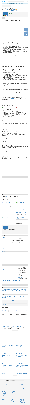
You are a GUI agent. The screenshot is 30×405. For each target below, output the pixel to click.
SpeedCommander (14, 246)
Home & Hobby (18, 290)
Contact (12, 389)
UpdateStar (13, 98)
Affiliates (3, 400)
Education (25, 289)
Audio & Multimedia (5, 289)
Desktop (18, 289)
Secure (20, 296)
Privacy (12, 390)
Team (12, 400)
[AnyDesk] (4, 237)
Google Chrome (20, 269)
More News (15, 375)
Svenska (10, 384)
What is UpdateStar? (14, 398)
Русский (7, 384)
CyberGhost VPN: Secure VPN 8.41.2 (21, 319)
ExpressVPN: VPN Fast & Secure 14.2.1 (8, 326)
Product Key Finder (4, 390)
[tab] (3, 18)
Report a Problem (8, 15)
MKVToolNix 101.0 (4, 313)
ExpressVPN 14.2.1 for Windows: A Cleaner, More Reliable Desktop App (21, 373)
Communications (13, 289)
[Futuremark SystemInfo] (6, 202)
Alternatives (11, 18)
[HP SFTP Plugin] (5, 239)
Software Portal (22, 398)
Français (12, 383)
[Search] (23, 1)
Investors (12, 401)
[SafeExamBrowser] (5, 217)
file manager (6, 296)
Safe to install (11, 13)
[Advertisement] (15, 188)
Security (25, 290)
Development (21, 289)
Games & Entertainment (5, 290)
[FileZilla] (4, 241)
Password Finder (4, 391)
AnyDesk (13, 237)
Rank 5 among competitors (14, 10)
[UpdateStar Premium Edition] (7, 266)
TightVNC (13, 248)
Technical (7, 18)
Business (9, 289)
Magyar (25, 384)
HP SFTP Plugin (14, 239)
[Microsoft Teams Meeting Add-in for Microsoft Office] (22, 209)
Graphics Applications (13, 290)
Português (4, 384)
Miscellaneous (17, 291)
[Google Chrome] (5, 269)
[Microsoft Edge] (5, 271)
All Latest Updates (15, 330)
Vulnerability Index (22, 388)
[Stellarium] (4, 209)
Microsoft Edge (20, 271)
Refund (12, 392)
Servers (3, 291)
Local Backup (4, 392)
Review (3, 18)
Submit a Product (22, 402)
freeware (13, 296)
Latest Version (5, 13)
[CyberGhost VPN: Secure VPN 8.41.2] (21, 317)
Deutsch (7, 383)
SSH (23, 296)
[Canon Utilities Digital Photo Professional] (22, 217)
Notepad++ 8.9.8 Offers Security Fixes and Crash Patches (7, 363)
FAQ (11, 388)
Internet (22, 290)
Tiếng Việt (15, 384)
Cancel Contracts (13, 391)
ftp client (18, 296)
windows (4, 297)
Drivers (3, 389)
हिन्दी (26, 384)
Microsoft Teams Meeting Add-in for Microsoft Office (21, 213)
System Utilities (7, 291)
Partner (3, 398)
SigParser (3, 394)
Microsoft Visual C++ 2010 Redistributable (21, 277)
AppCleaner (3, 395)
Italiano (15, 383)
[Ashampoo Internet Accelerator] (20, 202)
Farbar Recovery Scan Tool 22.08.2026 (21, 313)
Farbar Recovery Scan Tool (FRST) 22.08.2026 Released (21, 353)
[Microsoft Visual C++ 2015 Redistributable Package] (10, 280)
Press (12, 399)
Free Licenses (22, 401)
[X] (3, 15)
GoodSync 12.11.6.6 (5, 319)
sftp (21, 296)
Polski (26, 383)
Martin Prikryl (6, 9)
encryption (3, 296)
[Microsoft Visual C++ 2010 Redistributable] (9, 276)
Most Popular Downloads (5, 264)
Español (10, 383)
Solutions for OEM (4, 399)
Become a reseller (22, 399)
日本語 (17, 383)
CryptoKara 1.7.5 (18, 326)
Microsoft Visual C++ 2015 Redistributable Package (21, 281)
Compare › (3, 251)
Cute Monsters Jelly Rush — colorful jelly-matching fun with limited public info (17, 173)
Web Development (12, 291)
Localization (22, 400)
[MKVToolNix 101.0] (5, 310)
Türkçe (12, 384)
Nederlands (22, 383)
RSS (20, 389)
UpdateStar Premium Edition (22, 266)
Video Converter (4, 393)
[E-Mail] (5, 15)
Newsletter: (7, 380)
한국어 (20, 383)
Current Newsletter (5, 304)
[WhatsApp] (4, 15)
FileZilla (13, 241)
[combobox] (15, 1)
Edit (14, 18)
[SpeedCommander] (6, 246)
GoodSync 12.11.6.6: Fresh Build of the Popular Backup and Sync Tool (21, 363)
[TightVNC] (4, 248)
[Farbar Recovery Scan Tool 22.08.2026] (21, 310)
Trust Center (13, 393)
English (4, 383)
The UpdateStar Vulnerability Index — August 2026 (8, 353)
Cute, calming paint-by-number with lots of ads (12, 174)
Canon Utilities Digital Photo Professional (20, 221)
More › (3, 285)
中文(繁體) (21, 384)
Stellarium (3, 211)
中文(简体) (18, 384)
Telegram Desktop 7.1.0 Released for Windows (7, 373)
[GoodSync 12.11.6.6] (5, 317)
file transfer (10, 296)
